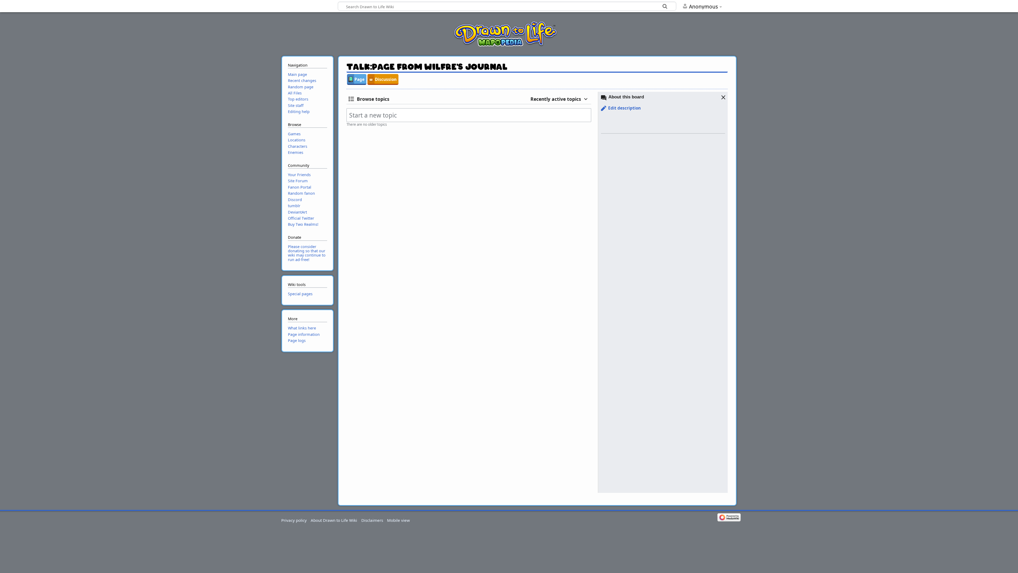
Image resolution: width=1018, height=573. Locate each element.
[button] (621, 108)
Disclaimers (372, 520)
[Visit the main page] (505, 33)
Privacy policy (294, 520)
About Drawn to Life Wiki (334, 520)
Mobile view (398, 520)
